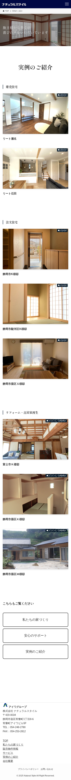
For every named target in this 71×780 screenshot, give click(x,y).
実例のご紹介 (35, 651)
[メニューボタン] (67, 4)
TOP (5, 740)
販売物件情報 (10, 748)
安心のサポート (35, 635)
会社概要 (8, 761)
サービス (8, 753)
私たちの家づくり (35, 619)
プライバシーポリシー (28, 769)
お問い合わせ (47, 769)
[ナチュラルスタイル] (14, 4)
